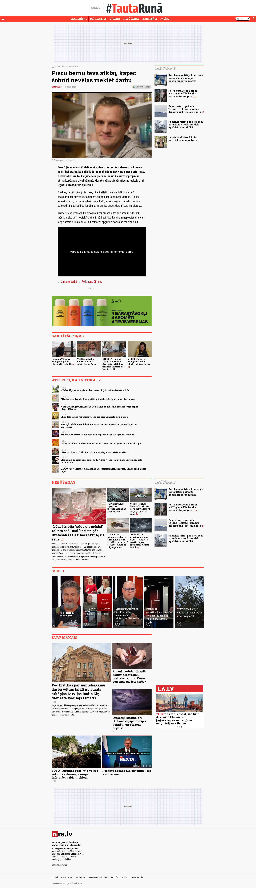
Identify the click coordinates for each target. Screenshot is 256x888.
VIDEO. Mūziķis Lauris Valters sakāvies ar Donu (86, 362)
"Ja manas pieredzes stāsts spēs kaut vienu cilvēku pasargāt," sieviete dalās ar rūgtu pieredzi (117, 541)
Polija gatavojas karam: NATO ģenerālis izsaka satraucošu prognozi (182, 93)
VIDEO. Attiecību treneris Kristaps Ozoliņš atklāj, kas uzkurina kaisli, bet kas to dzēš (113, 364)
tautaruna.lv (56, 87)
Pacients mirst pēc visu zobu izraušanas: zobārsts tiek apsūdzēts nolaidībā (185, 124)
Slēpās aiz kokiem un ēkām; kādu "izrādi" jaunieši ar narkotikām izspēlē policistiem (101, 461)
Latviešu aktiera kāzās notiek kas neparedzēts (182, 139)
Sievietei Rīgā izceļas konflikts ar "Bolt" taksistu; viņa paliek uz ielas (140, 508)
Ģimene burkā (67, 281)
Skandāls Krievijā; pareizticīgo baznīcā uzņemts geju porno (94, 416)
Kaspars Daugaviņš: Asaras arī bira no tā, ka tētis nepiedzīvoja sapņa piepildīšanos (99, 408)
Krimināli (149, 18)
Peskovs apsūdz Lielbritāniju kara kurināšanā (126, 772)
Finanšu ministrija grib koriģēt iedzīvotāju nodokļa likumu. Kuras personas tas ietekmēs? (129, 676)
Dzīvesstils (98, 18)
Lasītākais (165, 68)
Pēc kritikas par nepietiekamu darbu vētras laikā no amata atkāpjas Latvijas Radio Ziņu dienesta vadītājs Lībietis (78, 691)
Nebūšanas (131, 18)
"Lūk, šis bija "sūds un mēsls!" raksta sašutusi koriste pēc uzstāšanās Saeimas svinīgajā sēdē (78, 533)
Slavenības (79, 18)
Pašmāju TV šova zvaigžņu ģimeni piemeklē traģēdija (62, 362)
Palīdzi (165, 18)
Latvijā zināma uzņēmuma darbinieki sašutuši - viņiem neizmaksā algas (101, 443)
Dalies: (91, 288)
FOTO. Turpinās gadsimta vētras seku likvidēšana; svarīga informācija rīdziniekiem (75, 774)
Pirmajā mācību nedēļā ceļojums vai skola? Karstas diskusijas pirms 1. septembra (100, 425)
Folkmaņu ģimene (90, 281)
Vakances (132, 877)
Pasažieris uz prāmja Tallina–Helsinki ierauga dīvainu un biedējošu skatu (184, 109)
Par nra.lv (55, 877)
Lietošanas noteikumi (95, 877)
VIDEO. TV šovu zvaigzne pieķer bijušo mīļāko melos (139, 362)
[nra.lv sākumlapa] (95, 8)
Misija (70, 877)
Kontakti (140, 877)
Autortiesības (109, 877)
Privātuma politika (80, 877)
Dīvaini (115, 18)
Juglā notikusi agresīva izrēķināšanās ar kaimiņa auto (116, 507)
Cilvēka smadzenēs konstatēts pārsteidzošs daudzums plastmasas (98, 399)
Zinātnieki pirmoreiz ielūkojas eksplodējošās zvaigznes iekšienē (97, 434)
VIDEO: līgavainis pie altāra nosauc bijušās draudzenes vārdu (95, 390)
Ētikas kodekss (121, 877)
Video (58, 571)
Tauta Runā (61, 66)
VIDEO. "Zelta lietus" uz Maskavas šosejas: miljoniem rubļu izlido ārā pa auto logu (103, 470)
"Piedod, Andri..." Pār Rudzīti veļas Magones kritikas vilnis (95, 452)
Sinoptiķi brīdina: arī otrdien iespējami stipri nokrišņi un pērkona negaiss (129, 723)
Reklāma (63, 877)
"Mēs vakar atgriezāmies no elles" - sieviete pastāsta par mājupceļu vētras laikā (139, 541)
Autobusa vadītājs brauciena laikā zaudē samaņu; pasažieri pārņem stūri (185, 78)
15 (196, 97)
